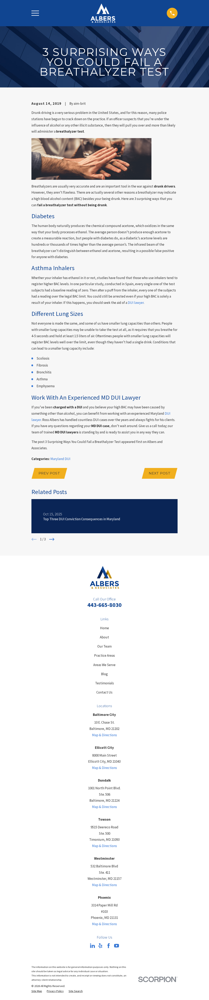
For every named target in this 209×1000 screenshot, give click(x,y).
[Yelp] (100, 945)
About (104, 637)
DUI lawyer (136, 302)
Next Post (160, 473)
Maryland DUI (60, 459)
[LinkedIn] (92, 945)
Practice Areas (104, 655)
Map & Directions (104, 735)
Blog (104, 674)
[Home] (102, 13)
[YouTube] (116, 945)
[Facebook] (108, 945)
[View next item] (51, 539)
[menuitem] (36, 991)
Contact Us (104, 692)
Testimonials (104, 683)
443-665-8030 (104, 605)
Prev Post (49, 473)
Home (104, 628)
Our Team (104, 646)
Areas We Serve (104, 665)
